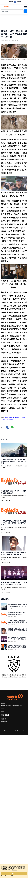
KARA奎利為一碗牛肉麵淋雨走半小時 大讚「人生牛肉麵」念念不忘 (14, 583)
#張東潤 (17, 418)
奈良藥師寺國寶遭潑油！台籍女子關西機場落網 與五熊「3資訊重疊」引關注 (14, 461)
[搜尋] (25, 11)
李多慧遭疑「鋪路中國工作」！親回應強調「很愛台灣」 (13, 492)
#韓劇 (3, 419)
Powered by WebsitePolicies (8, 875)
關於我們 (3, 719)
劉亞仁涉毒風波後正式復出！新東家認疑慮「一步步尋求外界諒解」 (13, 553)
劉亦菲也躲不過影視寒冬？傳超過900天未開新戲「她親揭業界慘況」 (17, 647)
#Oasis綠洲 (10, 419)
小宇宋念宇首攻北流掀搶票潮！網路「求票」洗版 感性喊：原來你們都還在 (13, 523)
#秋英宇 (23, 418)
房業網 (11, 2)
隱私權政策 (4, 722)
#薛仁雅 (11, 418)
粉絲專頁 (18, 2)
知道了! (14, 873)
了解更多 (14, 870)
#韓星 (6, 418)
